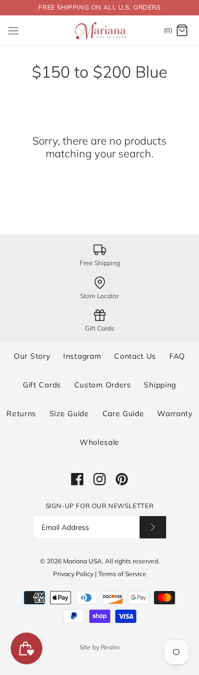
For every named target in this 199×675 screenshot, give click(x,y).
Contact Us (135, 356)
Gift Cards (42, 385)
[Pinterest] (122, 479)
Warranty (175, 413)
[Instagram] (99, 479)
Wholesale (99, 442)
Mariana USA (82, 561)
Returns (21, 413)
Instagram (82, 356)
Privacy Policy (73, 574)
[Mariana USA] (99, 31)
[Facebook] (77, 479)
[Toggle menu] (13, 30)
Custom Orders (102, 385)
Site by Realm (100, 647)
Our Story (32, 356)
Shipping (160, 385)
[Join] (153, 527)
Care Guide (123, 413)
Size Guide (69, 413)
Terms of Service (122, 574)
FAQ (177, 356)
